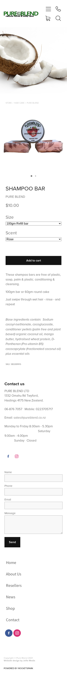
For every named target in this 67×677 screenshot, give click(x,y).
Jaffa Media (29, 660)
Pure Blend (33, 102)
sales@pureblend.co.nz (30, 417)
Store (9, 102)
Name (8, 472)
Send (12, 542)
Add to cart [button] (33, 260)
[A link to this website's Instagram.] (16, 456)
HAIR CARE (19, 102)
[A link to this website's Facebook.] (8, 456)
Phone (8, 485)
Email (7, 499)
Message (9, 513)
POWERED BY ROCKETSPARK (18, 668)
